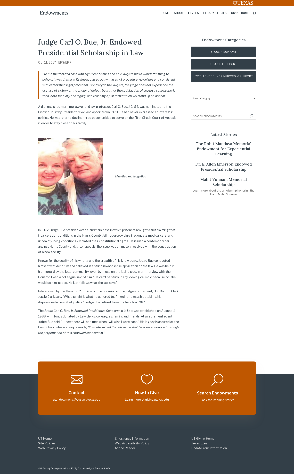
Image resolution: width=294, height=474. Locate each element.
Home (165, 13)
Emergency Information (132, 438)
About (179, 13)
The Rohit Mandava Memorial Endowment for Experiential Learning (223, 148)
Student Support (223, 64)
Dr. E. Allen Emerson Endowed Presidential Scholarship (223, 167)
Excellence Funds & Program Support (223, 76)
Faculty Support (223, 51)
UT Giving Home (203, 438)
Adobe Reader (125, 448)
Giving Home (240, 13)
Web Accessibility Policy (132, 443)
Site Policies (47, 443)
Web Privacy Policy (52, 448)
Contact (77, 392)
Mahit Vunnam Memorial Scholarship (223, 182)
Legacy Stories (215, 13)
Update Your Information (209, 448)
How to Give (147, 392)
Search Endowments (217, 393)
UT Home (45, 438)
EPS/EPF (64, 62)
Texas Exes (199, 443)
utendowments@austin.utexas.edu (76, 400)
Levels (193, 13)
